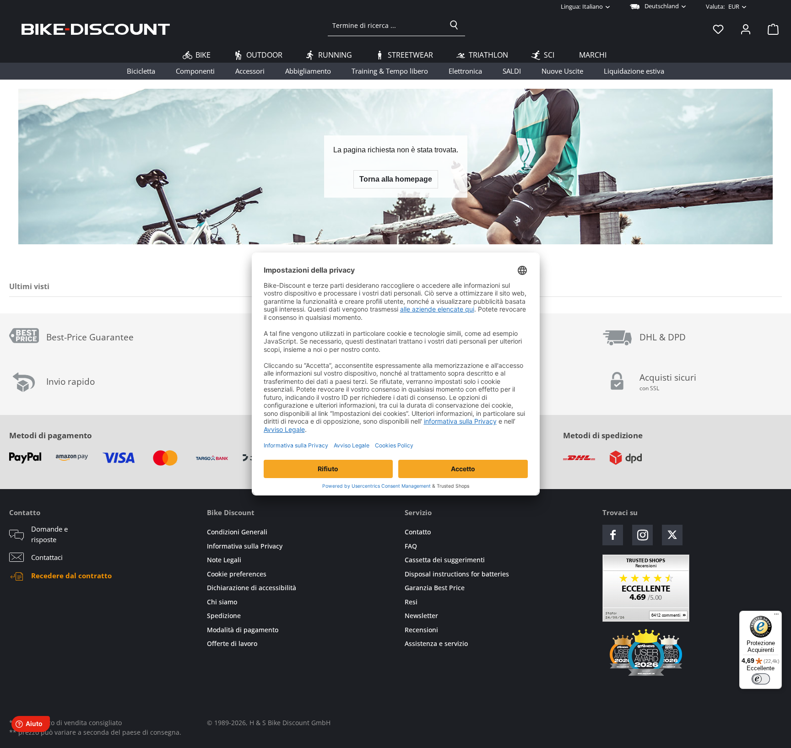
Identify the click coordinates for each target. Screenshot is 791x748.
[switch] (761, 678)
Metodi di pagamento (50, 435)
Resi (411, 601)
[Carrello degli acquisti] (770, 29)
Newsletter (421, 615)
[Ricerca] (454, 25)
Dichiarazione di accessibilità (251, 587)
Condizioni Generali (237, 531)
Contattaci (47, 557)
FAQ (411, 546)
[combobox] (386, 25)
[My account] (745, 29)
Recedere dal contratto (71, 575)
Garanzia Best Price (435, 587)
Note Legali (224, 559)
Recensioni (421, 629)
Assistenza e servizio (436, 643)
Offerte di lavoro (232, 643)
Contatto (418, 531)
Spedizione (224, 615)
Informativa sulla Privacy (244, 546)
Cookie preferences (236, 574)
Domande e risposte (49, 534)
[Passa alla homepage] (96, 29)
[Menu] (776, 616)
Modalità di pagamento (242, 629)
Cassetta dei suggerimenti (445, 559)
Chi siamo (222, 601)
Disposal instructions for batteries (457, 574)
